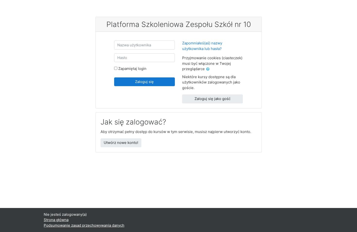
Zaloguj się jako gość (212, 98)
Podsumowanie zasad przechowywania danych (84, 225)
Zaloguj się (144, 81)
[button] (209, 69)
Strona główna (56, 219)
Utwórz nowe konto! (121, 142)
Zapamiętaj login (132, 68)
